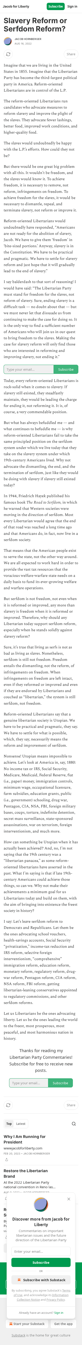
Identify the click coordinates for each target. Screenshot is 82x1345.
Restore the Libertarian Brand (26, 1173)
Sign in (72, 6)
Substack (18, 1335)
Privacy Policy (55, 1299)
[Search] (73, 1123)
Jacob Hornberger (28, 39)
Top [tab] (9, 1124)
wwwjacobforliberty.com (23, 1148)
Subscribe (56, 6)
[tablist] (16, 1123)
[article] (41, 1148)
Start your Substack (29, 1324)
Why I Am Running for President (25, 1139)
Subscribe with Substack (44, 1280)
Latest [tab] (21, 1124)
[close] (68, 1199)
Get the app (63, 1324)
